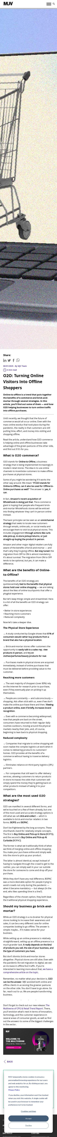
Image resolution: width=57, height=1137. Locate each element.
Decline (28, 1125)
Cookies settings (28, 1111)
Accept (28, 1118)
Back (10, 1061)
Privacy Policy (14, 1090)
